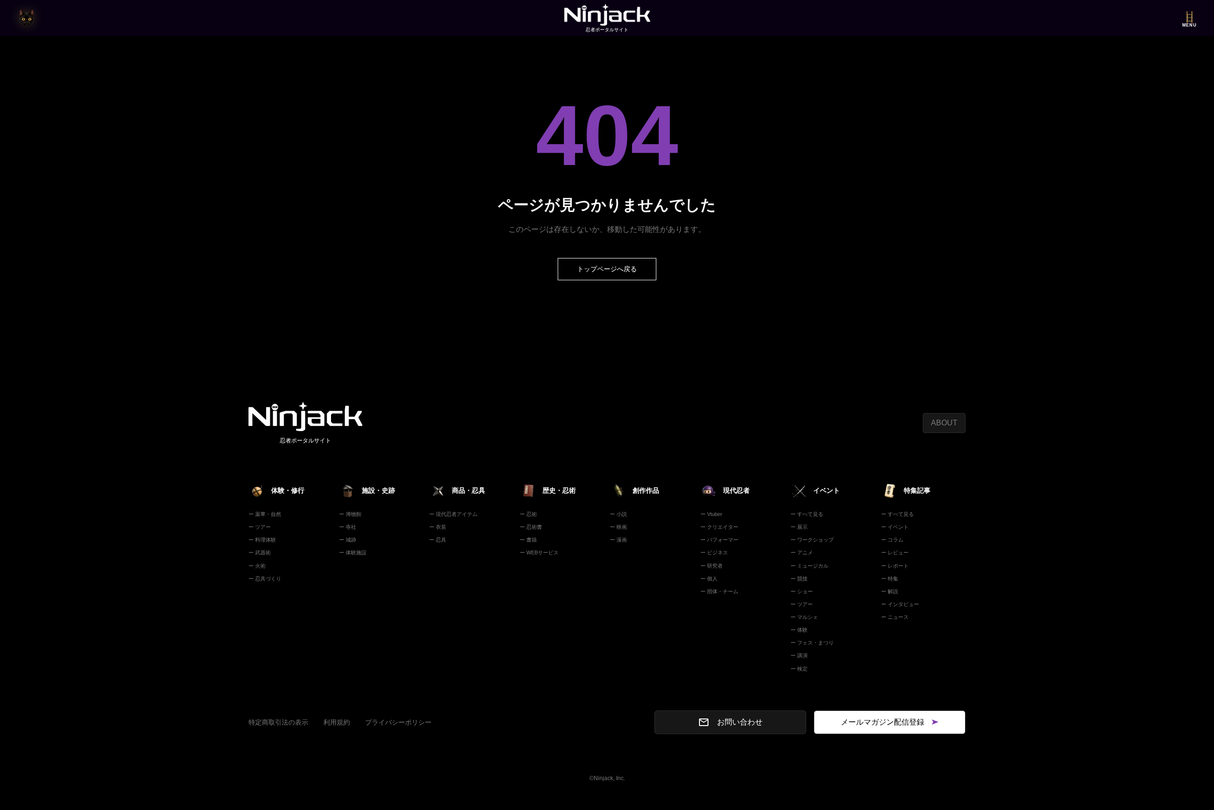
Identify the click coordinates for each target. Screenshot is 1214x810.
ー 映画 (618, 527)
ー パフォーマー (719, 540)
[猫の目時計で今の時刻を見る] (26, 18)
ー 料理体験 (262, 540)
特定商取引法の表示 (278, 722)
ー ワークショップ (812, 540)
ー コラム (892, 540)
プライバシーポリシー (398, 722)
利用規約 (336, 722)
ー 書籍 (528, 540)
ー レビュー (895, 552)
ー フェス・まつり (812, 642)
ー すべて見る (807, 514)
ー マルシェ (804, 617)
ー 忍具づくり (264, 578)
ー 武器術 (259, 552)
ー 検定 (799, 669)
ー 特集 (889, 578)
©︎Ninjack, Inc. (607, 778)
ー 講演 (799, 655)
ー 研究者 (711, 566)
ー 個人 (708, 578)
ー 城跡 (347, 540)
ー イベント (895, 527)
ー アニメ (802, 552)
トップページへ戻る (607, 269)
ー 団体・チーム (719, 591)
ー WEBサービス (539, 552)
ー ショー (802, 591)
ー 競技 (799, 578)
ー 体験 (799, 630)
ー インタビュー (900, 604)
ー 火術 (257, 566)
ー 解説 (889, 591)
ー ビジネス (714, 552)
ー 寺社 (347, 527)
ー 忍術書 (531, 527)
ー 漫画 (618, 540)
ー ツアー (259, 527)
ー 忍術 (528, 514)
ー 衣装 (437, 527)
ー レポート (895, 566)
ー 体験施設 (353, 552)
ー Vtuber (711, 514)
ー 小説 (618, 514)
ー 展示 (799, 527)
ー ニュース (895, 617)
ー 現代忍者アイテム (453, 514)
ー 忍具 (437, 540)
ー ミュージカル (809, 566)
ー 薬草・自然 (264, 514)
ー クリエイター (719, 527)
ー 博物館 (350, 514)
